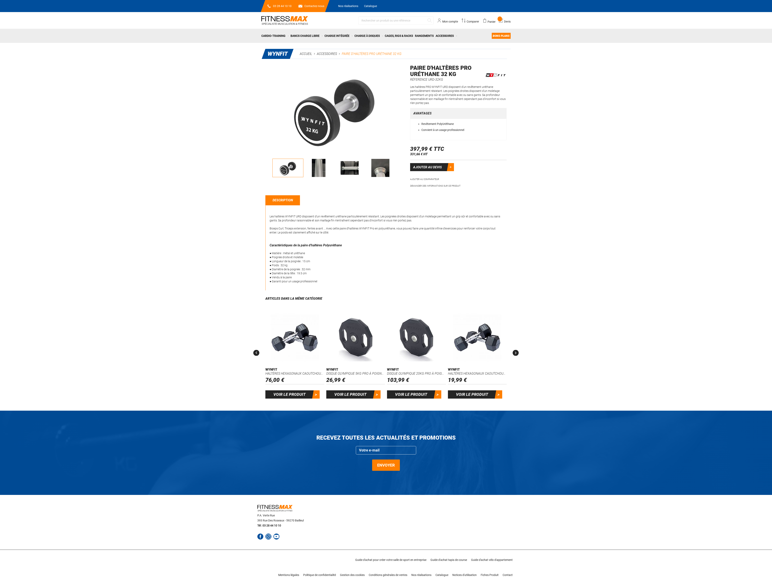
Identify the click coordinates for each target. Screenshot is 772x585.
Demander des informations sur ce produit (435, 186)
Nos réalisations (348, 6)
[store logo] (284, 20)
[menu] (386, 36)
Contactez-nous (314, 6)
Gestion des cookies (352, 575)
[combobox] (396, 20)
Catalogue (370, 6)
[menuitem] (275, 36)
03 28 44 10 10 (282, 6)
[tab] (283, 200)
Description (283, 200)
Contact (508, 575)
